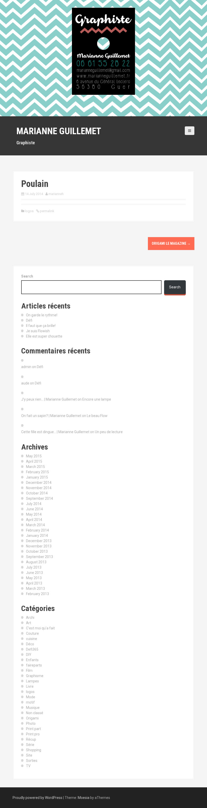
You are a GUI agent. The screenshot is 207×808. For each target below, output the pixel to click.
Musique (33, 708)
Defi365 (32, 649)
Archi (30, 618)
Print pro (33, 734)
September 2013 (39, 557)
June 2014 (34, 509)
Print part (33, 729)
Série (30, 745)
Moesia (83, 798)
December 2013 (38, 541)
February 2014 (37, 530)
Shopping (33, 750)
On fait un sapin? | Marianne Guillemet (51, 416)
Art (28, 623)
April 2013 (34, 583)
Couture (32, 633)
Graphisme (34, 676)
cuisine (31, 639)
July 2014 (33, 504)
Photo (31, 723)
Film (29, 670)
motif (30, 702)
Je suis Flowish (38, 331)
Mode (30, 697)
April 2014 (34, 520)
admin (26, 367)
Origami (32, 718)
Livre (30, 686)
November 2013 (38, 546)
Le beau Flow (97, 416)
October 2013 (37, 551)
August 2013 (36, 562)
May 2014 (34, 514)
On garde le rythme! (41, 315)
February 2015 (37, 472)
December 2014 (38, 483)
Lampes (32, 681)
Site (29, 755)
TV (28, 766)
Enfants (32, 660)
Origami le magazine (171, 243)
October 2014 (37, 493)
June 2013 (34, 573)
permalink (46, 211)
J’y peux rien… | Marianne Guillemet (49, 399)
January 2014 (37, 536)
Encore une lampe (96, 399)
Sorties (31, 761)
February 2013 (37, 594)
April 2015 (34, 461)
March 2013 (35, 589)
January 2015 (37, 477)
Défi (29, 320)
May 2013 (34, 578)
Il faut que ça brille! (41, 326)
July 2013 (33, 567)
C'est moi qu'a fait (40, 628)
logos (29, 211)
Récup (31, 739)
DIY (28, 655)
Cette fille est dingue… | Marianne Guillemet (55, 432)
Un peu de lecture (109, 432)
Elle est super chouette (44, 336)
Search (27, 276)
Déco (30, 644)
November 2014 (38, 488)
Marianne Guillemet (58, 131)
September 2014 (39, 498)
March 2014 (35, 525)
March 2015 (35, 467)
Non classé (34, 713)
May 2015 (34, 456)
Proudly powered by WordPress (37, 798)
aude (25, 383)
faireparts (34, 665)
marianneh (56, 194)
